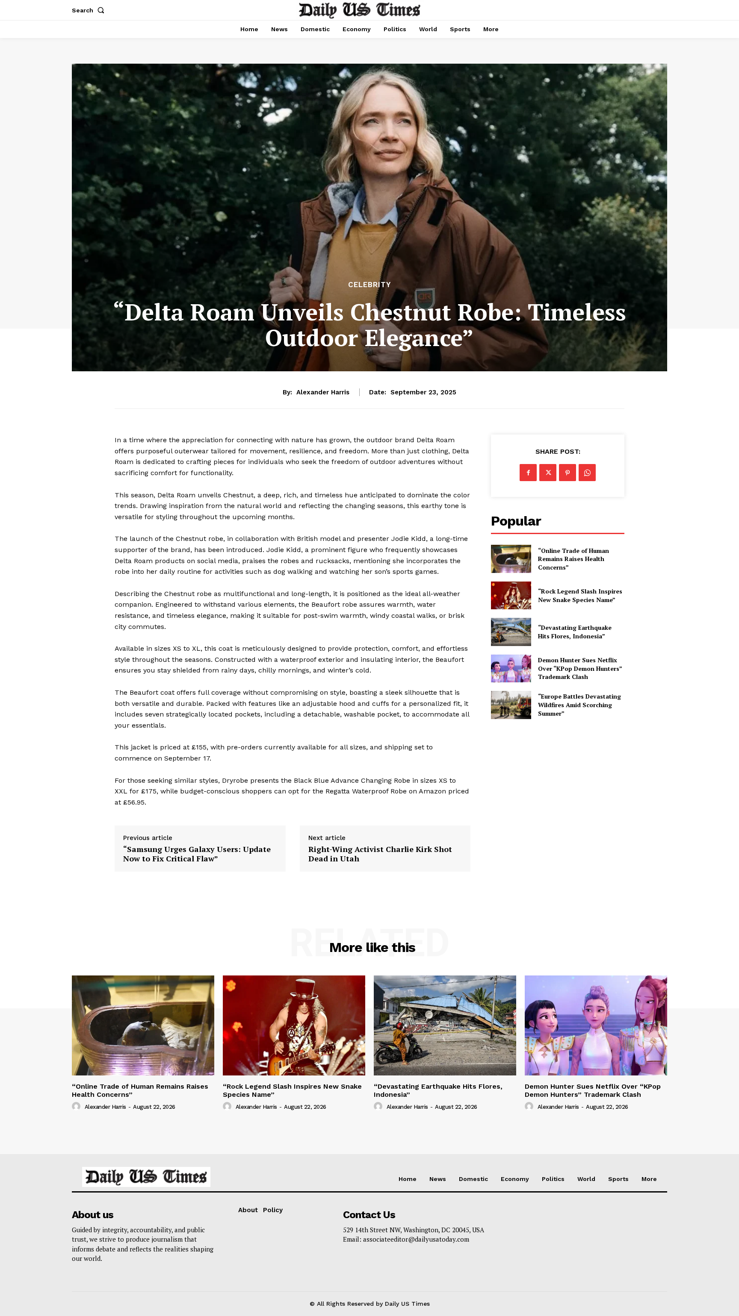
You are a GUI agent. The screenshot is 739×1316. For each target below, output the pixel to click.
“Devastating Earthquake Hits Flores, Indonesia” (575, 631)
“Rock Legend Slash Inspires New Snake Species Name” (580, 595)
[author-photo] (77, 1106)
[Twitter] (547, 472)
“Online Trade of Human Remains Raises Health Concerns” (573, 558)
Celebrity (369, 284)
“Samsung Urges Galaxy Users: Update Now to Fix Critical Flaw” (197, 854)
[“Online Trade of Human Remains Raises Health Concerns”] (511, 559)
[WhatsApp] (587, 472)
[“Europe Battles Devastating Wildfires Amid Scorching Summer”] (511, 705)
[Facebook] (528, 472)
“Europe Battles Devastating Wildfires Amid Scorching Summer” (579, 704)
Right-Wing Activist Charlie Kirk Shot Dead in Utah (380, 854)
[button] (90, 10)
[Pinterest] (567, 472)
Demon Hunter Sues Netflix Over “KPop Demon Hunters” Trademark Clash (580, 668)
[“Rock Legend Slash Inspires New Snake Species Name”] (511, 595)
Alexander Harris (322, 392)
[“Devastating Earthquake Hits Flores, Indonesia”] (511, 632)
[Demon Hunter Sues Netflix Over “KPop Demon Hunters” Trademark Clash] (511, 668)
